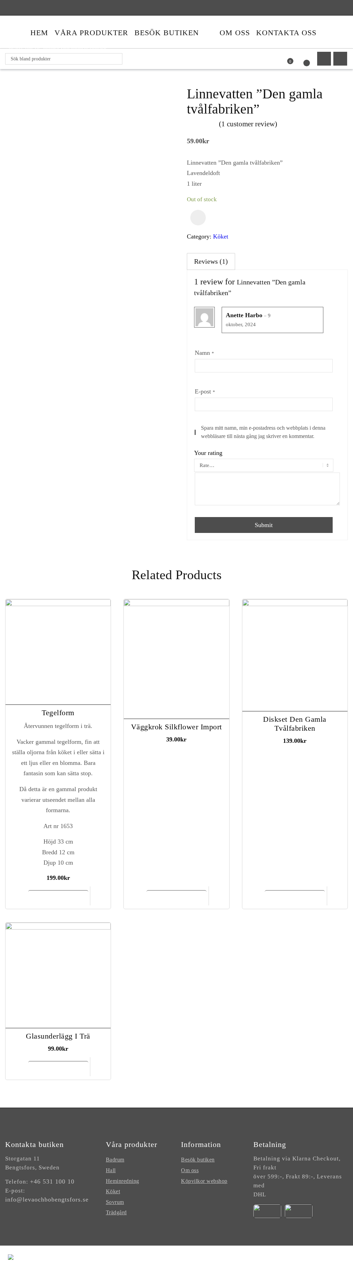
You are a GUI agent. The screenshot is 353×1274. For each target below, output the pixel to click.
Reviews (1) (211, 261)
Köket (220, 236)
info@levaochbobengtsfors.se (47, 1199)
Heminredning (122, 1181)
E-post (205, 391)
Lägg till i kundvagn (58, 898)
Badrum (115, 1160)
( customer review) (248, 124)
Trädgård (116, 1212)
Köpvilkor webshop (204, 1181)
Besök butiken (198, 1160)
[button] (198, 217)
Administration (245, 1260)
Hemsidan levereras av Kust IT (308, 1260)
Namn (204, 352)
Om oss (190, 1170)
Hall (111, 1170)
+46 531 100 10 (52, 1181)
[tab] (211, 261)
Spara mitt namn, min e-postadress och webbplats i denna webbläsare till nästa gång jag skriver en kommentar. (263, 432)
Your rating (208, 452)
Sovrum (115, 1202)
